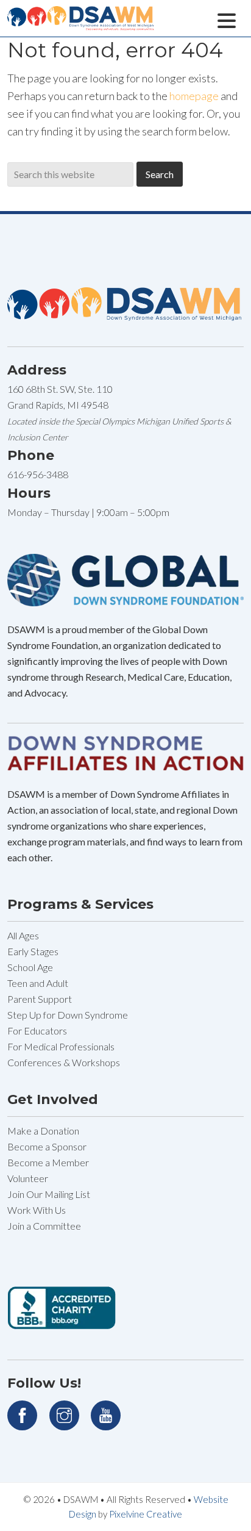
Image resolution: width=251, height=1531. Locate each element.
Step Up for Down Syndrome (67, 1014)
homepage (194, 95)
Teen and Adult (37, 983)
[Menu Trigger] (227, 19)
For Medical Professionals (61, 1046)
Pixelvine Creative (145, 1513)
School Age (30, 967)
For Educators (37, 1030)
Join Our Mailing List (48, 1194)
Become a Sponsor (47, 1146)
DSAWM (129, 26)
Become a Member (48, 1162)
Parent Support (39, 999)
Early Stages (32, 951)
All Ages (23, 935)
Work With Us (36, 1210)
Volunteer (27, 1178)
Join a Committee (44, 1226)
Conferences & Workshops (63, 1062)
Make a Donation (43, 1130)
